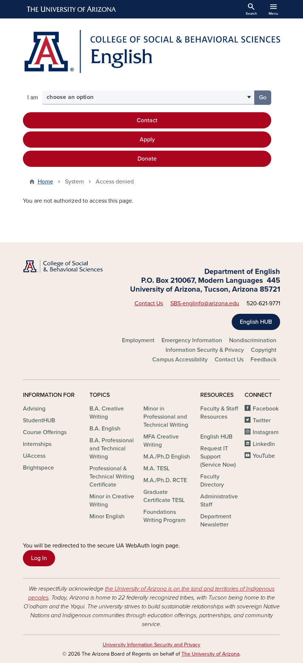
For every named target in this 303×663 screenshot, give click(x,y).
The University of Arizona (210, 654)
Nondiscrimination (252, 340)
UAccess (34, 456)
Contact (147, 120)
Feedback (263, 359)
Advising (34, 408)
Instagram (266, 432)
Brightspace (38, 467)
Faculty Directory (212, 480)
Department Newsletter (215, 520)
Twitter (261, 420)
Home (45, 181)
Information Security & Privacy (205, 350)
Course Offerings (45, 432)
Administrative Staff (219, 500)
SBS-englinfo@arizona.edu (204, 303)
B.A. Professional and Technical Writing (111, 448)
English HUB (256, 322)
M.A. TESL (156, 468)
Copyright (263, 350)
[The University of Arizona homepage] (71, 9)
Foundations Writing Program (164, 516)
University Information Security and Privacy (151, 645)
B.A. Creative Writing (106, 412)
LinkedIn (264, 444)
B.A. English (104, 428)
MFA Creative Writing (161, 441)
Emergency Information (191, 340)
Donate (147, 158)
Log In (39, 558)
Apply (147, 139)
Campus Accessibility (180, 359)
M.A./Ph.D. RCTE (165, 480)
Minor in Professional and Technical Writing (165, 417)
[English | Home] (151, 51)
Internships (37, 444)
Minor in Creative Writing (111, 500)
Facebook (266, 408)
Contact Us (149, 303)
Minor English (107, 516)
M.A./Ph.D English (166, 456)
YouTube (264, 456)
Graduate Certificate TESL (164, 496)
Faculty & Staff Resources (219, 412)
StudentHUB (39, 420)
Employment (138, 340)
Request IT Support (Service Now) (218, 456)
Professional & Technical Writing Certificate (111, 476)
